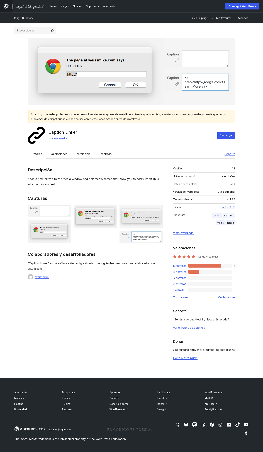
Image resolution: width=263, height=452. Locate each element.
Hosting (18, 403)
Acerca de (20, 392)
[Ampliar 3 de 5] (112, 209)
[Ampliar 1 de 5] (66, 209)
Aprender (115, 392)
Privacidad (20, 409)
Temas (66, 398)
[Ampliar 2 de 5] (66, 224)
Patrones (67, 409)
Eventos (162, 398)
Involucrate (163, 392)
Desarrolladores (118, 403)
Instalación (83, 154)
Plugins (66, 403)
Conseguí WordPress (242, 6)
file (225, 215)
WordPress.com (215, 392)
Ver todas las (226, 297)
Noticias (19, 398)
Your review (180, 297)
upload (230, 222)
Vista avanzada (183, 233)
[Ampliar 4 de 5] (158, 209)
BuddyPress (213, 409)
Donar (162, 403)
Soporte (230, 154)
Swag (162, 409)
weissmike (60, 138)
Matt (209, 398)
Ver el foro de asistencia (189, 327)
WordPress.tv (118, 409)
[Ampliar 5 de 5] (158, 235)
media (220, 222)
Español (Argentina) (59, 429)
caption (217, 215)
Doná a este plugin (185, 358)
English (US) (228, 207)
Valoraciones (58, 154)
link (232, 215)
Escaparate (68, 392)
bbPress (211, 403)
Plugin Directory (23, 17)
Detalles (36, 154)
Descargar (226, 135)
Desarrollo (105, 154)
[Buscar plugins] (52, 30)
